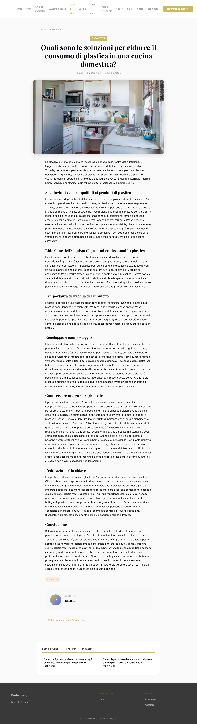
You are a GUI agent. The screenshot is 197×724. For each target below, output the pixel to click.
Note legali (150, 699)
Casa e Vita (55, 29)
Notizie (119, 8)
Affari (28, 8)
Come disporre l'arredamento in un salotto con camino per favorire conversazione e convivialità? (128, 662)
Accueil (44, 29)
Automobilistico (57, 8)
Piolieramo (19, 695)
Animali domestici (40, 8)
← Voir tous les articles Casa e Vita (64, 620)
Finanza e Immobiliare (106, 8)
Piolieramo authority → (178, 8)
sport (140, 8)
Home (19, 8)
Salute (130, 8)
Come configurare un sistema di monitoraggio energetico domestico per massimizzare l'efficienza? (68, 662)
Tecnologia (152, 8)
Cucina (82, 8)
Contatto (149, 704)
